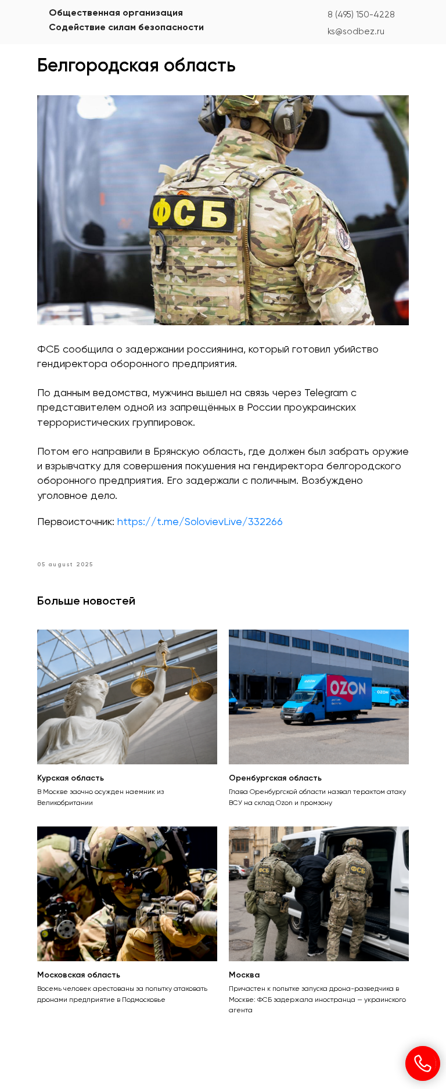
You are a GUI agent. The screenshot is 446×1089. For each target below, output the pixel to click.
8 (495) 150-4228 (361, 14)
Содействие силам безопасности (126, 28)
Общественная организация (116, 13)
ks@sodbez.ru (356, 31)
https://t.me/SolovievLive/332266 (200, 522)
